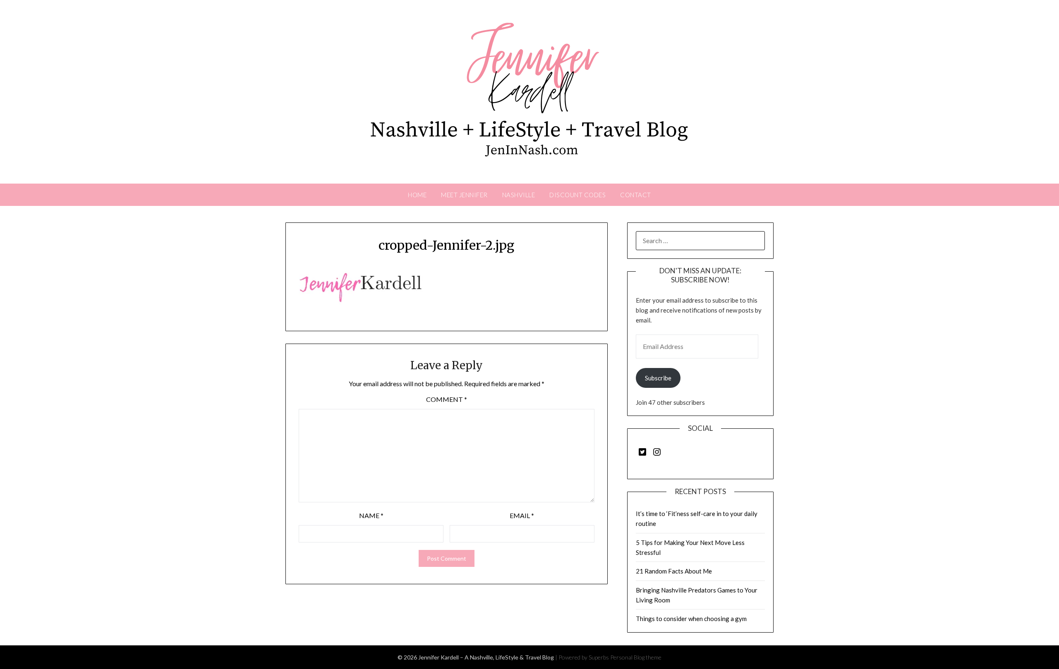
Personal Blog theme (635, 657)
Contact (635, 194)
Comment (446, 399)
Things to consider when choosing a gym (691, 618)
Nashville (518, 194)
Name (371, 515)
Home (417, 194)
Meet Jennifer (464, 194)
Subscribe (658, 378)
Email (522, 515)
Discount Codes (577, 194)
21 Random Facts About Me (674, 571)
